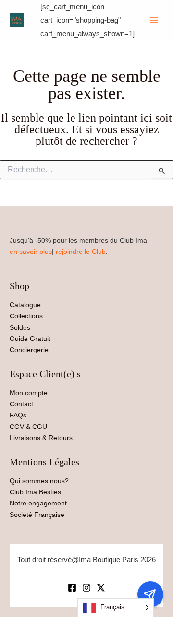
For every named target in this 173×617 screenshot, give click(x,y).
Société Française (37, 514)
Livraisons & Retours (41, 437)
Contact (21, 404)
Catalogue (25, 305)
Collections (26, 316)
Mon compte (29, 393)
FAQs (18, 415)
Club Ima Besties (35, 492)
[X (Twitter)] (101, 587)
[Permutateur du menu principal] (153, 20)
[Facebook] (72, 587)
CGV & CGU (28, 426)
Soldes (20, 327)
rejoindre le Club (81, 251)
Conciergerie (29, 349)
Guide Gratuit (30, 338)
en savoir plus (31, 251)
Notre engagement (38, 503)
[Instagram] (86, 587)
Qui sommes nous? (39, 481)
